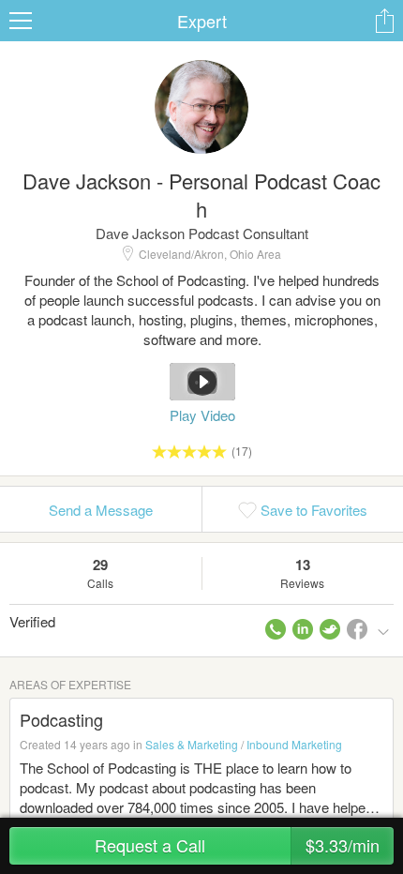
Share (384, 20)
